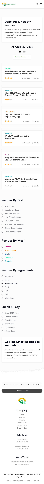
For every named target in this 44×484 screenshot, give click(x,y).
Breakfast (8, 90)
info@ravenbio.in (24, 464)
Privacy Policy (22, 428)
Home (22, 414)
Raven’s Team (22, 422)
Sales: (17, 464)
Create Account (18, 480)
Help (28, 480)
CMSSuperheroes (32, 474)
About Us (22, 417)
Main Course (9, 112)
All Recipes (9, 206)
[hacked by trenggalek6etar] (10, 4)
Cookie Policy (22, 425)
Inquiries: (14, 461)
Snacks (7, 155)
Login (8, 480)
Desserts (8, 69)
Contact (22, 420)
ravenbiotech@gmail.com (25, 461)
